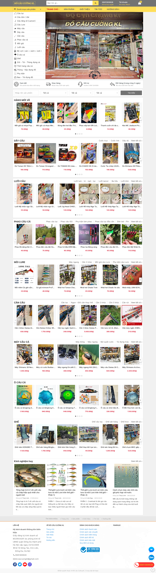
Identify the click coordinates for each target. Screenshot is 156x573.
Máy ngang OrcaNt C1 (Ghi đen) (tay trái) (75, 367)
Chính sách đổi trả (87, 537)
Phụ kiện (21, 73)
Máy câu (21, 28)
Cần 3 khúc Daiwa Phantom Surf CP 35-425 (97, 328)
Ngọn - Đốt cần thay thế (82, 302)
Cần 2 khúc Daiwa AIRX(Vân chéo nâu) (31, 328)
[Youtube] (25, 564)
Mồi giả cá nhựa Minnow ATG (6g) (50, 125)
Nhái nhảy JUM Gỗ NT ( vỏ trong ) (136, 287)
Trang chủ (53, 9)
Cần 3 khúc (114, 302)
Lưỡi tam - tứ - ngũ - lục (85, 181)
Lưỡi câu (21, 47)
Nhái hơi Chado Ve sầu (110, 287)
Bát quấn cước (107, 342)
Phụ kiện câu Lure (121, 262)
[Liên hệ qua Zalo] (151, 557)
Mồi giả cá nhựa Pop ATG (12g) (28, 125)
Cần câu (20, 36)
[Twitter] (20, 564)
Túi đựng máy (123, 342)
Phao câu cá (22, 40)
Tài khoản (123, 2)
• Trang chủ (64, 519)
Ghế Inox (125, 422)
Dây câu (20, 32)
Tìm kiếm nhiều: (52, 519)
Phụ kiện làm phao (84, 221)
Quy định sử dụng (87, 543)
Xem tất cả (136, 140)
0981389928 (107, 2)
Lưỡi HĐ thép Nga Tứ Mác (133, 206)
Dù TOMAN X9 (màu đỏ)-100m (70, 166)
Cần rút (125, 302)
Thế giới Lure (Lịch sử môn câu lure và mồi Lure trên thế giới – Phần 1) (62, 492)
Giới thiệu (85, 9)
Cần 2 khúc (87, 262)
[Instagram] (30, 564)
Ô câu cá (21, 55)
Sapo (96, 571)
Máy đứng (80, 342)
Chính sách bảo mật (87, 540)
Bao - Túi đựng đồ (25, 77)
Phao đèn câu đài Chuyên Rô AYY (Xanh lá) (119, 247)
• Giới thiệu (86, 519)
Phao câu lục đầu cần (104, 221)
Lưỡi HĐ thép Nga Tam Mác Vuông (93, 206)
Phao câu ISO (67, 221)
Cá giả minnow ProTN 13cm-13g (49, 287)
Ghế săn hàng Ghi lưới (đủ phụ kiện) (116, 447)
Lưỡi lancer (104, 181)
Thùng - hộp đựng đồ (26, 70)
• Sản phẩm (75, 519)
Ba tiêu (115, 181)
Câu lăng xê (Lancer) (26, 21)
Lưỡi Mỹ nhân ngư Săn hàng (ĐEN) (29, 206)
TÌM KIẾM (131, 93)
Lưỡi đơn (125, 181)
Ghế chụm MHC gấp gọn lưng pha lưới (138, 447)
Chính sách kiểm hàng (88, 535)
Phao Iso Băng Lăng (89, 247)
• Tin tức (96, 519)
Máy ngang (74, 262)
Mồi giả (20, 43)
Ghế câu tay (97, 422)
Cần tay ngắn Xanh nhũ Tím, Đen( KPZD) (75, 328)
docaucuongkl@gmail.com (27, 559)
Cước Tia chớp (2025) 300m (113, 166)
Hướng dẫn (113, 9)
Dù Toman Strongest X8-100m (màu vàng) (54, 166)
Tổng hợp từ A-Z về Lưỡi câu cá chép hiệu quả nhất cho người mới (28, 492)
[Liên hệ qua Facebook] (151, 549)
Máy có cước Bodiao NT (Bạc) (48, 367)
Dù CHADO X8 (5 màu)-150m (91, 166)
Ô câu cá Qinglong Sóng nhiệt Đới (29, 408)
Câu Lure (21, 24)
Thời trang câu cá (25, 66)
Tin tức (98, 9)
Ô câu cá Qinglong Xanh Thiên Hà (50, 408)
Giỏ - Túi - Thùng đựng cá (28, 62)
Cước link (115, 140)
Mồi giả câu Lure (102, 262)
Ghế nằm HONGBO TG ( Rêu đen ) (29, 447)
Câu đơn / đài (23, 17)
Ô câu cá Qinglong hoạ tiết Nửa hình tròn (96, 408)
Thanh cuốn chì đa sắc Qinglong (114, 125)
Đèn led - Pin (123, 221)
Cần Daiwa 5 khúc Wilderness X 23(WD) (53, 328)
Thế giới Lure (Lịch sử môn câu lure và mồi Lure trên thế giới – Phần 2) (94, 492)
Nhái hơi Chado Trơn (88, 287)
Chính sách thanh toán (88, 529)
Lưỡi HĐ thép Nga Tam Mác (112, 206)
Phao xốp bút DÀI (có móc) (90, 125)
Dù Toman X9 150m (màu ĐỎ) (27, 166)
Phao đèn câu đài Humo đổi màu (49, 247)
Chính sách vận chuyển (89, 532)
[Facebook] (15, 564)
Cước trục (103, 140)
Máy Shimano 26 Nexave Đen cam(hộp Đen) (33, 367)
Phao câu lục (52, 221)
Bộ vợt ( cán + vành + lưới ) (29, 51)
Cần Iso (64, 302)
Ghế (19, 58)
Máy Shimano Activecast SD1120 (136, 367)
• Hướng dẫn (106, 519)
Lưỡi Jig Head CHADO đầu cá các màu (74, 206)
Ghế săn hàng (112, 422)
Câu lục (20, 13)
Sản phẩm (69, 9)
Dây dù (125, 140)
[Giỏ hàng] (139, 3)
